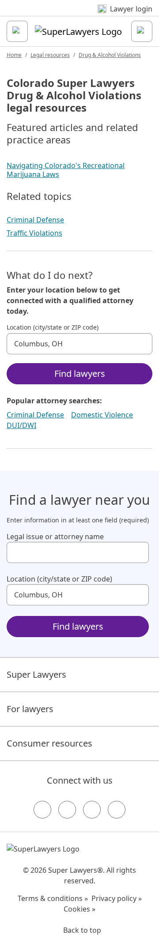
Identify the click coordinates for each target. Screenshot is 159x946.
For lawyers (30, 709)
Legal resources (50, 55)
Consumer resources (49, 743)
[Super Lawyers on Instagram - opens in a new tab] (67, 809)
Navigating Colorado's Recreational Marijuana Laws (66, 170)
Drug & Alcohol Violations (110, 55)
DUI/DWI (21, 425)
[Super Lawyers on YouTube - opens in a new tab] (92, 809)
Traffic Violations (34, 233)
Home (14, 55)
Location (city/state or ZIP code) (52, 327)
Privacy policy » (116, 898)
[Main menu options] (17, 31)
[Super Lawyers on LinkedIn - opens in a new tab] (116, 809)
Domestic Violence (102, 415)
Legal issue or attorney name (55, 536)
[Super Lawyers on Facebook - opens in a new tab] (42, 809)
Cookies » (79, 909)
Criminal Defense (35, 220)
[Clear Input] (141, 343)
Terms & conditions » (53, 898)
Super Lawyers (36, 674)
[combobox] (79, 343)
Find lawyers (79, 373)
